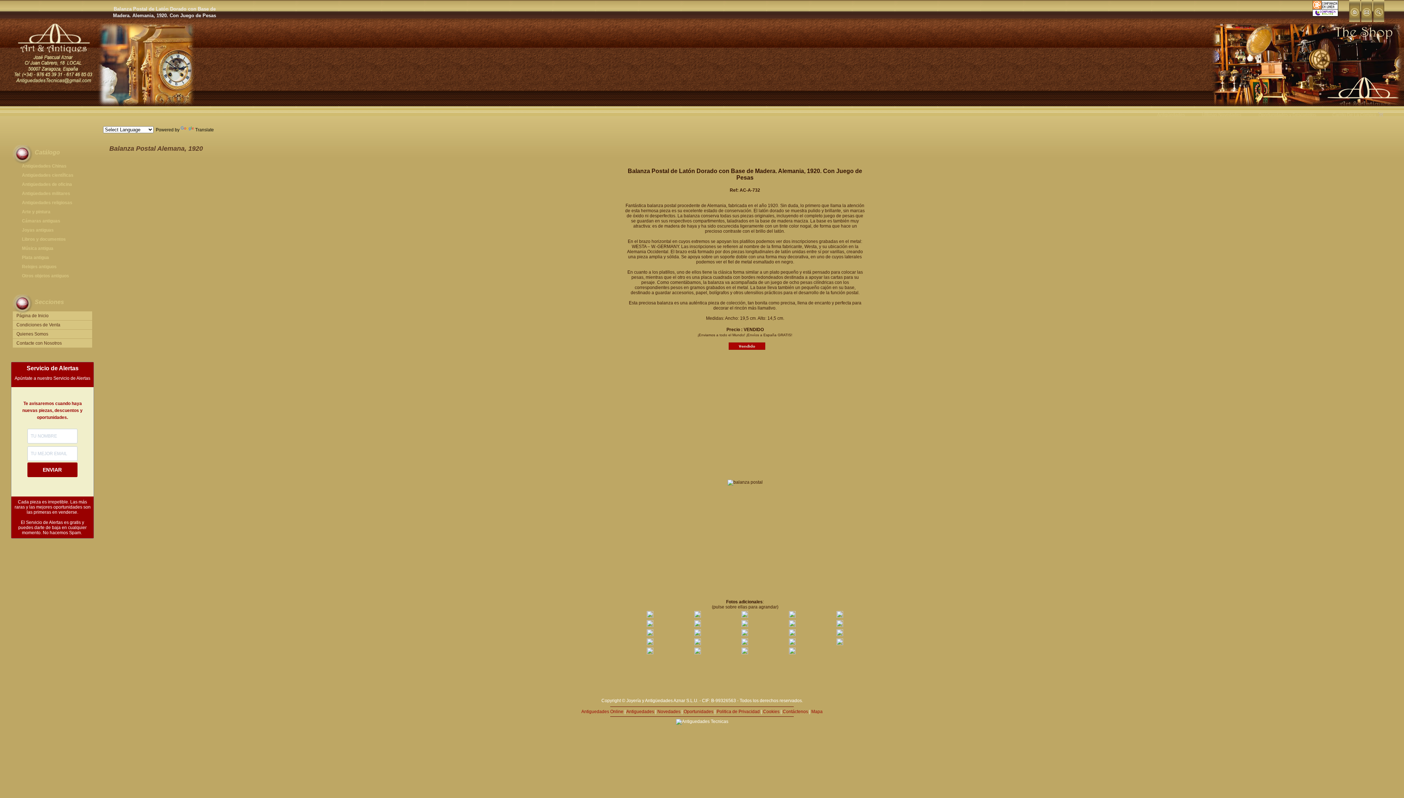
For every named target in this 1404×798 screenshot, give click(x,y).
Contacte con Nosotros (39, 343)
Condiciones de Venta (38, 324)
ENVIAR (52, 470)
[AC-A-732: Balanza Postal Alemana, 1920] (650, 616)
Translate (204, 129)
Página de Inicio (32, 315)
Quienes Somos (32, 334)
